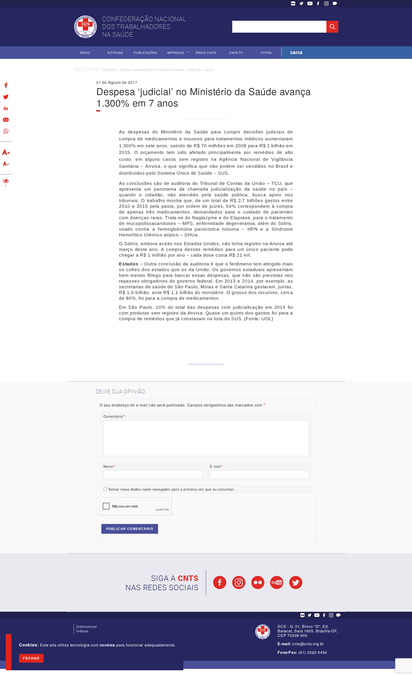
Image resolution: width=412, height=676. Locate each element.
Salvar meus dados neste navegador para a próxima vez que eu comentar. (171, 489)
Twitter (301, 3)
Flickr (293, 3)
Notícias (115, 53)
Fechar (31, 658)
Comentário (114, 416)
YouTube (310, 3)
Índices (82, 631)
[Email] (5, 119)
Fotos (266, 53)
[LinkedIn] (5, 108)
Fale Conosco (334, 3)
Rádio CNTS (206, 53)
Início (85, 53)
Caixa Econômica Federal (296, 52)
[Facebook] (5, 85)
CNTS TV (236, 53)
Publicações (145, 53)
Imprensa (175, 53)
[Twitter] (5, 96)
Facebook (318, 3)
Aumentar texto (5, 152)
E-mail (216, 466)
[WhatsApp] (5, 131)
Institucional (86, 626)
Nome (109, 466)
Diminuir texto (5, 163)
